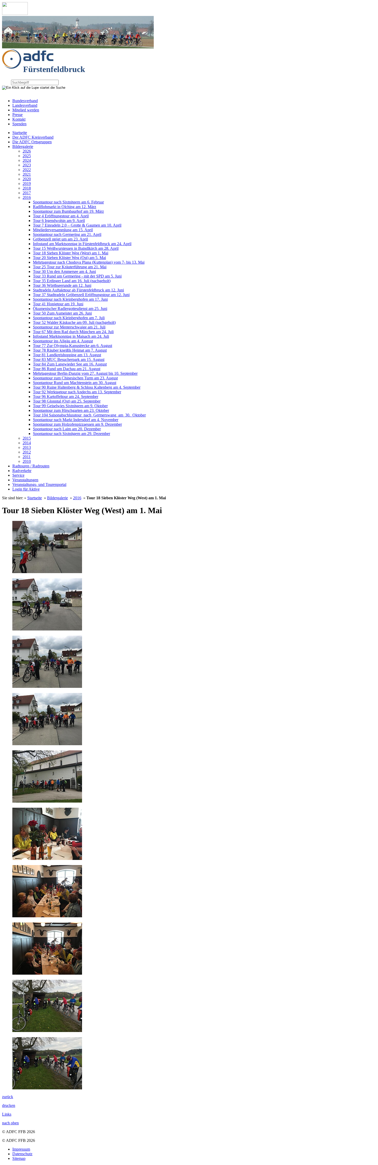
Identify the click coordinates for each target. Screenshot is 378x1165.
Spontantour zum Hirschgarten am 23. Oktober (71, 410)
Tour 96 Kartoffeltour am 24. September (65, 396)
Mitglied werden (25, 110)
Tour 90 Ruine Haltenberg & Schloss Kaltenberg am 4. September (86, 387)
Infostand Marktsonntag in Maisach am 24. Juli (71, 336)
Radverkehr (21, 470)
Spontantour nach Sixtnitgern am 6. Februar (68, 202)
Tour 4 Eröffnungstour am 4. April (61, 216)
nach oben (10, 1123)
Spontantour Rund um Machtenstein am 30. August (74, 382)
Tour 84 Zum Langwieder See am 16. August (70, 364)
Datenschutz (22, 1154)
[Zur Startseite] (15, 13)
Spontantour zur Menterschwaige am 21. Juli (69, 327)
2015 (27, 438)
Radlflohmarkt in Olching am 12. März (64, 206)
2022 (27, 169)
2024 (27, 160)
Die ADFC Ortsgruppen (32, 142)
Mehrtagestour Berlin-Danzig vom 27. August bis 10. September (85, 373)
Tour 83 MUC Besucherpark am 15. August (68, 359)
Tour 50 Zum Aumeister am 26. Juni (62, 313)
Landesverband (24, 105)
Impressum (21, 1149)
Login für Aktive (26, 489)
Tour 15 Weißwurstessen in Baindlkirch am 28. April (76, 248)
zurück (7, 1097)
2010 (27, 461)
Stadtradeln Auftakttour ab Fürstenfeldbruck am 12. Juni (78, 290)
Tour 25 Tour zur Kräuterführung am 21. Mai (69, 267)
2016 (27, 197)
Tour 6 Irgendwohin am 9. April (59, 220)
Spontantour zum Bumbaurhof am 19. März (68, 211)
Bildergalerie (22, 146)
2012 (27, 452)
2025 (27, 156)
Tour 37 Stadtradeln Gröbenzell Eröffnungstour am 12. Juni (81, 294)
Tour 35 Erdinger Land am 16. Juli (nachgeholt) (72, 281)
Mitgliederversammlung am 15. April (63, 230)
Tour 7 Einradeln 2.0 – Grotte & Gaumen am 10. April (77, 225)
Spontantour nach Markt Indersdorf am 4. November (75, 419)
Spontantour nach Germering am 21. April (67, 234)
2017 (27, 193)
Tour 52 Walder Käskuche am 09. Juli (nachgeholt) (74, 322)
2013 (27, 447)
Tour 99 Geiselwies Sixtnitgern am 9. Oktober (70, 406)
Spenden (19, 124)
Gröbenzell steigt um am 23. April (60, 239)
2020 (27, 179)
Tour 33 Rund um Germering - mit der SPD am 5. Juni (77, 276)
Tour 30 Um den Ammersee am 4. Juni (64, 271)
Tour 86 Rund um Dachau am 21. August (66, 369)
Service (18, 475)
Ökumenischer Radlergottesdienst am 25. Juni (70, 308)
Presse (17, 114)
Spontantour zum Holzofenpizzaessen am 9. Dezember (77, 424)
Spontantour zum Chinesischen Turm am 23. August (75, 378)
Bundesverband (25, 101)
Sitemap (18, 1158)
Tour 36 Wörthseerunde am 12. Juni (62, 285)
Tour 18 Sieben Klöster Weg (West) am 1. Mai (70, 253)
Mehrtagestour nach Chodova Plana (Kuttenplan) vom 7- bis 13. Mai (89, 262)
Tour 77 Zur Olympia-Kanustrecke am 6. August (72, 345)
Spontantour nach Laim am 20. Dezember (67, 429)
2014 (27, 443)
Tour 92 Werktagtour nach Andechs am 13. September (77, 392)
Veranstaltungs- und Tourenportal (39, 484)
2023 (27, 165)
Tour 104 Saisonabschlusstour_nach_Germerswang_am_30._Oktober (89, 415)
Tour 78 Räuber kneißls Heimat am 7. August (70, 350)
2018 (27, 188)
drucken (8, 1105)
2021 (27, 174)
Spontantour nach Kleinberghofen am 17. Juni (70, 299)
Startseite (19, 132)
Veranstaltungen (25, 480)
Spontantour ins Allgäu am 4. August (63, 341)
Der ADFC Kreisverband (32, 137)
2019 (27, 183)
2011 (27, 457)
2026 (27, 151)
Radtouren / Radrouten (30, 466)
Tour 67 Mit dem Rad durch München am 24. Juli (73, 332)
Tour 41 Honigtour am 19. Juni (58, 304)
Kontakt (18, 119)
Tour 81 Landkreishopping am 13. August (67, 355)
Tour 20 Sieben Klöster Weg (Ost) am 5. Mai (69, 257)
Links (6, 1114)
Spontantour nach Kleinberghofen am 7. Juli (69, 318)
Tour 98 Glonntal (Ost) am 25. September (67, 401)
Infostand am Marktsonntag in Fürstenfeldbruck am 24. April (82, 244)
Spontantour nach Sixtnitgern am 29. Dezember (71, 433)
